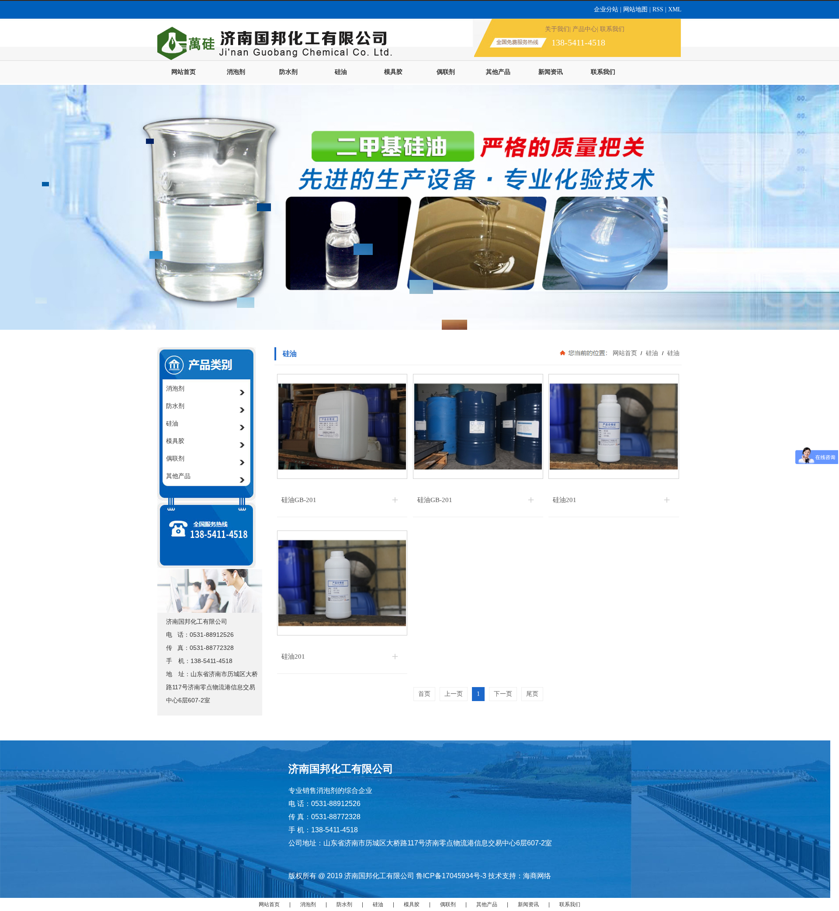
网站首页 (183, 71)
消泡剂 (236, 71)
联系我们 (603, 71)
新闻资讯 (550, 71)
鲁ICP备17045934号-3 (451, 876)
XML (675, 9)
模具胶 (393, 71)
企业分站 (607, 9)
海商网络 (537, 876)
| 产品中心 (583, 29)
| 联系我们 (610, 29)
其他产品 (498, 71)
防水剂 (288, 71)
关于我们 (557, 29)
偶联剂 (446, 71)
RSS (658, 9)
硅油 (341, 71)
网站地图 (635, 9)
